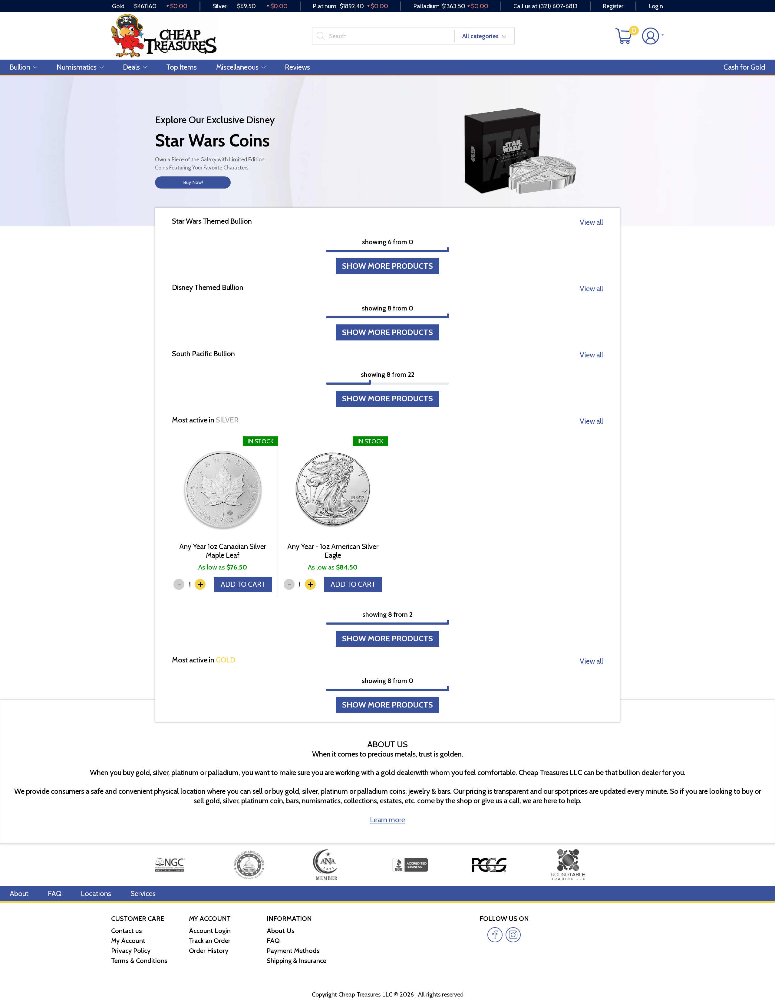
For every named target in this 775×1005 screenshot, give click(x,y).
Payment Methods (293, 951)
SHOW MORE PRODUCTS (387, 266)
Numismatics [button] (77, 67)
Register (613, 6)
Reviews (297, 67)
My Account (128, 941)
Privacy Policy (130, 951)
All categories (480, 36)
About (19, 893)
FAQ (54, 893)
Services (143, 893)
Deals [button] (131, 67)
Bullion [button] (20, 67)
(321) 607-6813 (558, 6)
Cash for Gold (744, 67)
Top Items (181, 67)
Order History (208, 951)
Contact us (126, 931)
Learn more (387, 819)
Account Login (210, 931)
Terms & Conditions (139, 961)
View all (591, 222)
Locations (96, 893)
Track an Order (209, 941)
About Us (281, 931)
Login (655, 6)
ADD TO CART (243, 584)
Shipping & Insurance (296, 961)
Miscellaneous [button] (237, 67)
